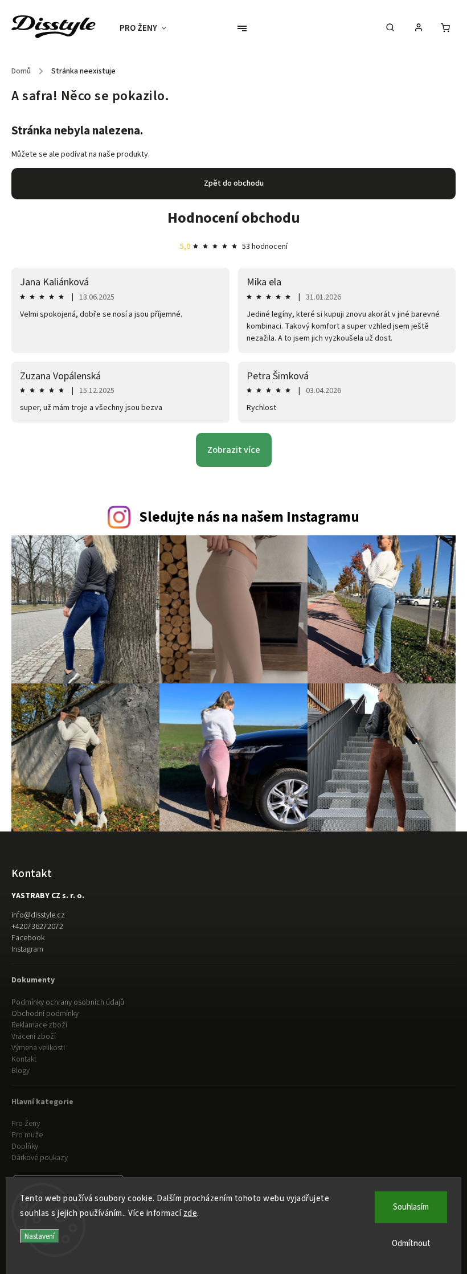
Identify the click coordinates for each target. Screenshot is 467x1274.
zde (190, 1213)
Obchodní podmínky (45, 1013)
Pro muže (27, 1135)
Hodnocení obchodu (233, 217)
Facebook (27, 938)
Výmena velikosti (38, 1048)
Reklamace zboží (39, 1025)
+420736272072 (37, 926)
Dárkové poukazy (39, 1158)
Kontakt (23, 1059)
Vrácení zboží (33, 1036)
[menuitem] (149, 28)
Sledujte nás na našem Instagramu (249, 517)
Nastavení (39, 1236)
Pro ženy (25, 1123)
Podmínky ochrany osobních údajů (67, 1002)
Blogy (20, 1070)
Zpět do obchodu (234, 183)
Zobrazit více (233, 450)
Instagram (27, 949)
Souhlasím (411, 1207)
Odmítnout (411, 1244)
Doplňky (24, 1146)
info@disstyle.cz (38, 915)
